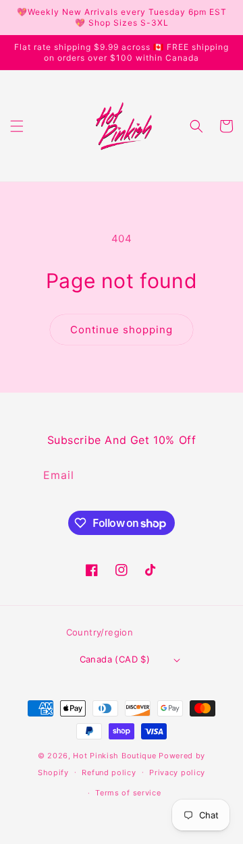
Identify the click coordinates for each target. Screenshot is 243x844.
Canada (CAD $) (115, 659)
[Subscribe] (198, 475)
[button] (17, 126)
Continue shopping (121, 329)
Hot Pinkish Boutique (114, 755)
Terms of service (128, 792)
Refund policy (109, 772)
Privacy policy (177, 772)
